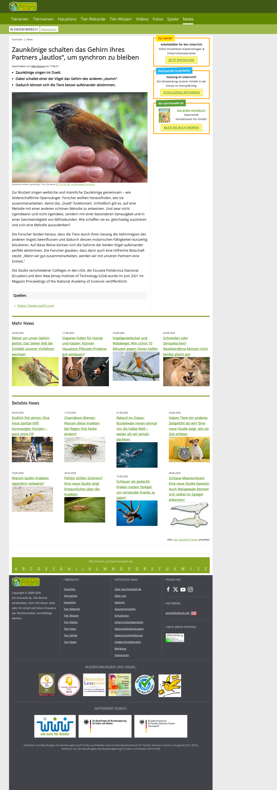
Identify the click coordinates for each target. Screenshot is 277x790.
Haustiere (67, 19)
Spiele (173, 19)
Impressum (122, 655)
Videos (142, 19)
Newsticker (49, 29)
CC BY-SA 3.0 (63, 184)
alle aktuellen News (185, 539)
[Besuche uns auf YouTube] (183, 589)
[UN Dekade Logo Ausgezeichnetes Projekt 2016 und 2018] (121, 685)
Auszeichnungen (125, 609)
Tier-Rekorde (93, 19)
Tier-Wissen (120, 19)
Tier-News (70, 642)
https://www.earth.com (36, 305)
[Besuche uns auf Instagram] (190, 589)
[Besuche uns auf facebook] (168, 589)
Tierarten (20, 19)
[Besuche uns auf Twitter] (175, 589)
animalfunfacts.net (177, 613)
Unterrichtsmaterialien (129, 622)
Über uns (120, 596)
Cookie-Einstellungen (128, 642)
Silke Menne (38, 66)
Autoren (120, 602)
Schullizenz (122, 615)
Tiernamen (43, 19)
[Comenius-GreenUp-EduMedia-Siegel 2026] (48, 685)
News (188, 19)
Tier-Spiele (70, 635)
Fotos (158, 19)
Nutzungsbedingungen (129, 629)
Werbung (120, 648)
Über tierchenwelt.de (128, 589)
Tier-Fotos (70, 629)
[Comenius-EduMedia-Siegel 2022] (70, 685)
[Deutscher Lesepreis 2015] (95, 685)
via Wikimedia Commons (83, 184)
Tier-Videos (71, 622)
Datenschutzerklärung (129, 635)
